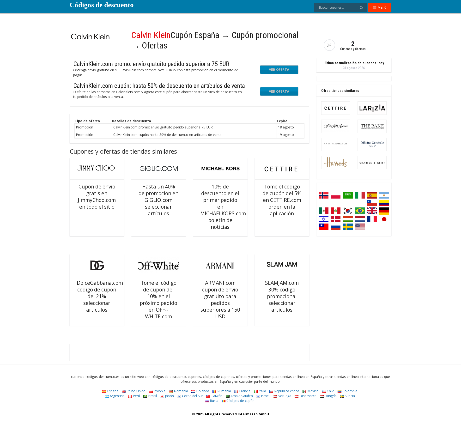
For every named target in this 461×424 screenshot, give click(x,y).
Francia (244, 391)
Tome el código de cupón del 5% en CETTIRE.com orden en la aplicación (282, 200)
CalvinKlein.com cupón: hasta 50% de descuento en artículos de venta (159, 85)
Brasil (152, 396)
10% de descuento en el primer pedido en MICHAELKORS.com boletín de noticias (223, 206)
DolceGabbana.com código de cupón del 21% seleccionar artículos (100, 296)
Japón (169, 396)
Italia (262, 391)
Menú (381, 7)
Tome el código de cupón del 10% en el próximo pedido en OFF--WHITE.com (158, 299)
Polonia (159, 391)
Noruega (284, 396)
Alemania (180, 391)
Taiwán (216, 396)
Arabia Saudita (241, 396)
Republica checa (286, 391)
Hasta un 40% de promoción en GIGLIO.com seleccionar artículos (158, 200)
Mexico (312, 391)
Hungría (330, 396)
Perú (136, 396)
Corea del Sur (192, 396)
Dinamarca (307, 396)
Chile (330, 391)
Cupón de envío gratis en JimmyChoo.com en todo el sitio (97, 196)
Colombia (349, 391)
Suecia (349, 396)
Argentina (117, 396)
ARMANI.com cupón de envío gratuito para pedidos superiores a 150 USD (220, 299)
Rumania (223, 391)
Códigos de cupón (240, 400)
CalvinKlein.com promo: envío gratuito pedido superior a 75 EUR (151, 63)
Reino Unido (136, 391)
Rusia (213, 400)
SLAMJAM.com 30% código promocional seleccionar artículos (282, 296)
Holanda (202, 391)
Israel (264, 396)
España (112, 391)
